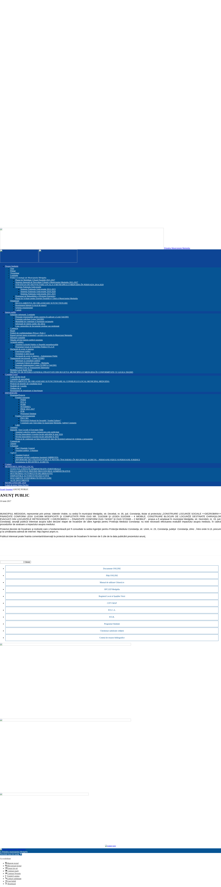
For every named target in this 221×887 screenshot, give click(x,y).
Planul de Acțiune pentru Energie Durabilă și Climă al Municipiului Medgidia (46, 298)
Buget (12, 331)
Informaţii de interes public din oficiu (30, 324)
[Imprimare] (32, 505)
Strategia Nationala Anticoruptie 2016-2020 (38, 291)
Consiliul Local (11, 374)
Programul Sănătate (28, 414)
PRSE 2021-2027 (27, 409)
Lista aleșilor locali (17, 377)
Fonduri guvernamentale (25, 416)
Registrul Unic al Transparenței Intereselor (32, 367)
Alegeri (13, 443)
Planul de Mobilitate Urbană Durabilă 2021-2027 (35, 280)
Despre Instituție (11, 266)
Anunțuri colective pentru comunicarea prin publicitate (37, 432)
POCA (23, 402)
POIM (23, 404)
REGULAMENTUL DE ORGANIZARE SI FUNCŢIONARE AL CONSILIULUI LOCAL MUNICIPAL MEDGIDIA (59, 381)
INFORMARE (11, 393)
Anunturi (14, 427)
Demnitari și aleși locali (24, 354)
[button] (11, 854)
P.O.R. (112, 617)
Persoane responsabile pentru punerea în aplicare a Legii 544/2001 (42, 317)
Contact (8, 464)
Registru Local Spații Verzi (21, 370)
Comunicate (15, 441)
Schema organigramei (24, 308)
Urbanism (14, 446)
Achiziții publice (17, 342)
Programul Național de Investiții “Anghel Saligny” (40, 420)
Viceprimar (14, 273)
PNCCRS (24, 418)
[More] (50, 505)
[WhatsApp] (13, 505)
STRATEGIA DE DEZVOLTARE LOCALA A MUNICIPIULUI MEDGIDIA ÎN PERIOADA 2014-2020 (59, 285)
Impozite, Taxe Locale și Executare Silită (26, 430)
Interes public (10, 312)
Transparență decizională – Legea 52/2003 (27, 358)
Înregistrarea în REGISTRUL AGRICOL (32, 462)
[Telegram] (41, 505)
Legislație (14, 275)
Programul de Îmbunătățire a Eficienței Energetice (35, 296)
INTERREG (25, 407)
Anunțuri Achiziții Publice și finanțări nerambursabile (36, 344)
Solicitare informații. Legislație (22, 314)
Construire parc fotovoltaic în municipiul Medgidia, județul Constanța (48, 423)
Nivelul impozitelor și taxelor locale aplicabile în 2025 (37, 437)
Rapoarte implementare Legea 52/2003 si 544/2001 (36, 365)
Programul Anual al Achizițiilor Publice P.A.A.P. (34, 347)
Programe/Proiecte (17, 395)
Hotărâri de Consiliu (18, 386)
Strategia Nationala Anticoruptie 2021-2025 (38, 294)
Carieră (18, 310)
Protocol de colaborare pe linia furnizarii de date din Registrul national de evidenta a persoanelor (54, 439)
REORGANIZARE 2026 (15, 483)
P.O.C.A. (112, 610)
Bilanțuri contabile (17, 338)
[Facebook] (4, 505)
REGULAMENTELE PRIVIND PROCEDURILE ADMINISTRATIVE (40, 471)
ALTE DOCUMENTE (19, 480)
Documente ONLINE (112, 568)
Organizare (14, 301)
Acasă (2, 489)
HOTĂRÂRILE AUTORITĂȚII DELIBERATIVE (31, 473)
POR (22, 411)
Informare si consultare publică (27, 361)
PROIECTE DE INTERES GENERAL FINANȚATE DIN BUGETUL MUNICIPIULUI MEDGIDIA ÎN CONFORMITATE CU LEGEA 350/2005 (71, 372)
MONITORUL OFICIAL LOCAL (19, 467)
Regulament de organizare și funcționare (26, 391)
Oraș (12, 268)
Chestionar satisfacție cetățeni (112, 631)
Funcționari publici (23, 351)
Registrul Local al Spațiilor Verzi (112, 596)
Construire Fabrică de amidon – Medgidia (32, 363)
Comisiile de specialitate (20, 379)
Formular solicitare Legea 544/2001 (29, 319)
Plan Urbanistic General (25, 448)
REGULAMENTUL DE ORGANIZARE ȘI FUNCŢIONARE (41, 303)
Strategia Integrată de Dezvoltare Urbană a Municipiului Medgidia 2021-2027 (46, 282)
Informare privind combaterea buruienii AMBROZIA (36, 457)
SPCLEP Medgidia (112, 589)
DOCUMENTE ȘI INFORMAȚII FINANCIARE (31, 478)
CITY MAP (112, 603)
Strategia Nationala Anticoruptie (28, 287)
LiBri (17, 425)
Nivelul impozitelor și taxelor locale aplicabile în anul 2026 (39, 434)
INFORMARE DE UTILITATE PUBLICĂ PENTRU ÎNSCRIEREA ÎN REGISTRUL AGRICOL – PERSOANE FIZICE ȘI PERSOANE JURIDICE (77, 460)
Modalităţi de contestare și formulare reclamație (34, 321)
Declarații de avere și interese (22, 349)
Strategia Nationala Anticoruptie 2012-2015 (38, 289)
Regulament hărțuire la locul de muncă (30, 305)
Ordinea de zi (15, 388)
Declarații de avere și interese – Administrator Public (36, 356)
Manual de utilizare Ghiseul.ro (112, 582)
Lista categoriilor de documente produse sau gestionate (37, 326)
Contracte (14, 328)
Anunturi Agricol (22, 455)
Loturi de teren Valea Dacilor (17, 485)
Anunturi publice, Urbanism (26, 450)
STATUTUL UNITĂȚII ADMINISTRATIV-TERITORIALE (35, 469)
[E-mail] (22, 505)
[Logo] (19, 262)
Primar (13, 271)
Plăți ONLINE (112, 575)
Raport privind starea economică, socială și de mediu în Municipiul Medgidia (41, 335)
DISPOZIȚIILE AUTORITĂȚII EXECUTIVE (29, 476)
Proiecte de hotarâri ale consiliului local (26, 384)
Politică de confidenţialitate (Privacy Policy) (28, 333)
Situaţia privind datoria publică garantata (26, 340)
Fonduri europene (22, 397)
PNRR (23, 400)
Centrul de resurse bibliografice (112, 638)
